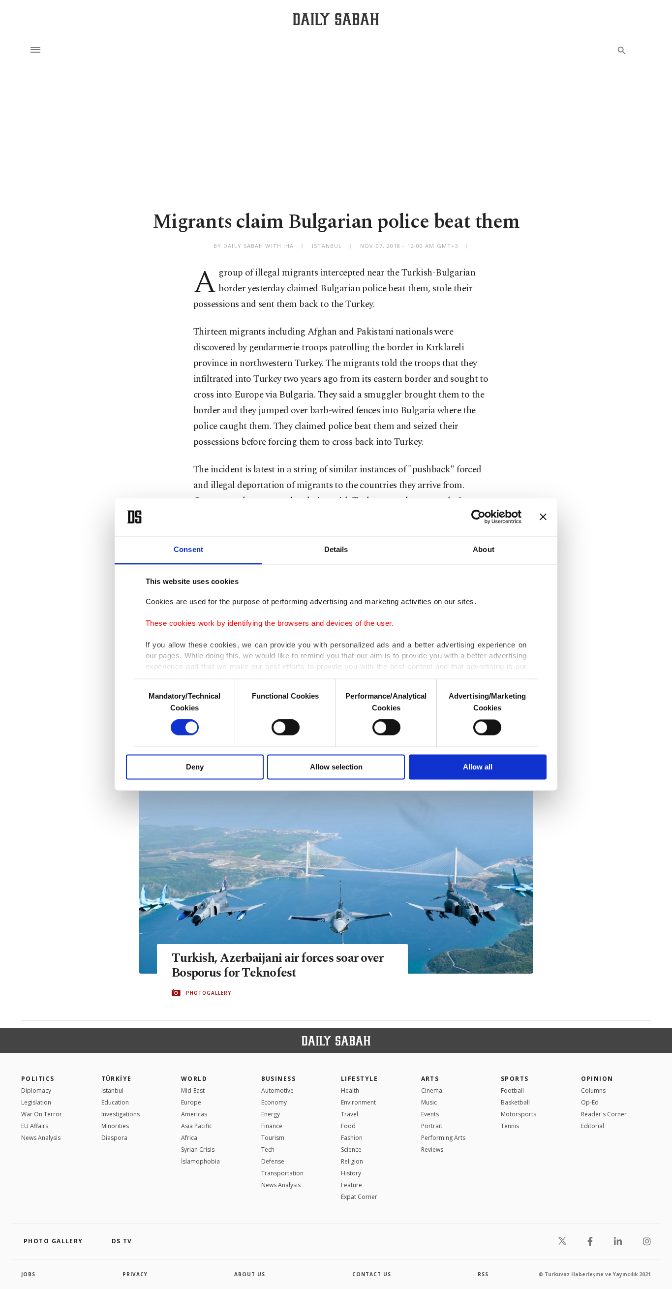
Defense (272, 1161)
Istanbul (112, 1090)
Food (348, 1126)
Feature (351, 1185)
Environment (358, 1102)
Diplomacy (36, 1090)
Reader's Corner (604, 1114)
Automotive (277, 1090)
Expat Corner (359, 1197)
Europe (191, 1102)
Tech (268, 1149)
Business (278, 1078)
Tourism (272, 1138)
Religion (352, 1161)
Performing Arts (443, 1138)
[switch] (286, 728)
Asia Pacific (196, 1126)
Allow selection (336, 767)
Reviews (432, 1149)
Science (351, 1149)
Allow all (477, 767)
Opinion (597, 1078)
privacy (135, 1274)
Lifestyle (359, 1078)
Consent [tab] (188, 549)
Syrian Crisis (197, 1149)
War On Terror (41, 1114)
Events (430, 1114)
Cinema (431, 1090)
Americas (194, 1114)
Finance (271, 1126)
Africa (189, 1138)
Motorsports (518, 1114)
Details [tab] (336, 549)
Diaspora (114, 1138)
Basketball (515, 1102)
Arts (430, 1078)
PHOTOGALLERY (208, 992)
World (194, 1078)
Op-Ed (590, 1102)
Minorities (115, 1126)
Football (512, 1090)
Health (350, 1090)
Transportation (282, 1173)
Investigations (120, 1114)
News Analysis (41, 1138)
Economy (274, 1102)
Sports (515, 1078)
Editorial (592, 1126)
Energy (270, 1114)
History (351, 1173)
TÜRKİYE (116, 1078)
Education (115, 1102)
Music (429, 1102)
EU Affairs (34, 1126)
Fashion (352, 1138)
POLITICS (38, 1078)
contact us (371, 1274)
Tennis (510, 1126)
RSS (483, 1274)
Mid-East (193, 1090)
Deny (195, 767)
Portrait (431, 1126)
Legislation (36, 1102)
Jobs (28, 1274)
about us (249, 1274)
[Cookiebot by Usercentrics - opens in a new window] (478, 517)
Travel (349, 1114)
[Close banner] (543, 517)
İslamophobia (200, 1161)
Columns (593, 1090)
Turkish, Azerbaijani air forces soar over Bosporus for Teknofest (277, 965)
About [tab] (483, 549)
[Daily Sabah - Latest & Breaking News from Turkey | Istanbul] (336, 19)
